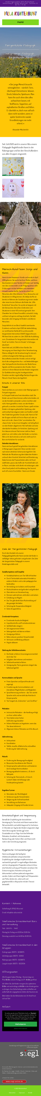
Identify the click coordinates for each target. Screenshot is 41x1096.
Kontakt (30, 1093)
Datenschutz (12, 1093)
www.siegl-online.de (14, 1081)
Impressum (22, 1093)
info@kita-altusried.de (14, 912)
